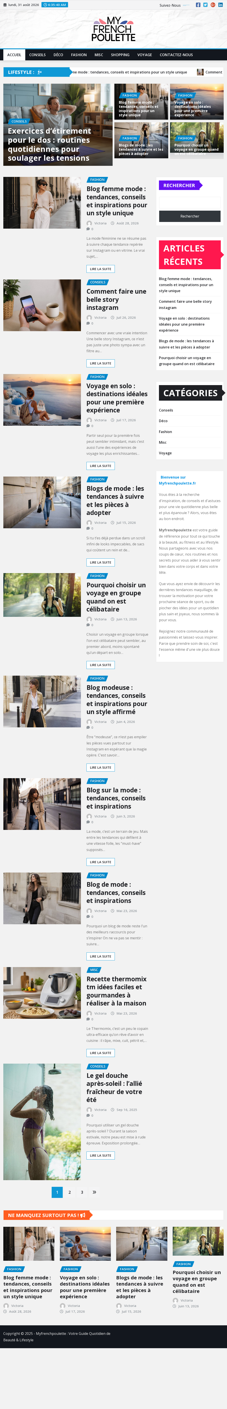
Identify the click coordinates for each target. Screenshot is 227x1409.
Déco (58, 54)
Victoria (100, 246)
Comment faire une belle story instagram (116, 322)
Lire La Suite (100, 291)
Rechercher (179, 208)
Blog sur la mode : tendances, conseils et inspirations (116, 821)
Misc (99, 54)
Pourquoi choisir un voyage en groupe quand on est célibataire (196, 149)
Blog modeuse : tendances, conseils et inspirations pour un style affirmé (116, 722)
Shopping (120, 54)
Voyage (144, 54)
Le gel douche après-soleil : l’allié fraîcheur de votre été (114, 1110)
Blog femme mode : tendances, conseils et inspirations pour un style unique (139, 109)
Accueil (14, 54)
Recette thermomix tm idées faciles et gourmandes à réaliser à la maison (116, 1014)
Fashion (79, 54)
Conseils (37, 54)
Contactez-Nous (176, 54)
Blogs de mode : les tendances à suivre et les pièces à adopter (141, 149)
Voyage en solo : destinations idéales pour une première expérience (192, 109)
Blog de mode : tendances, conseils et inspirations (116, 915)
